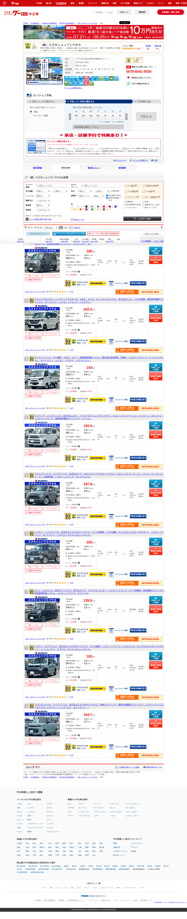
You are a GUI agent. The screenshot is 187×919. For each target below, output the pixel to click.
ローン (161, 3)
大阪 (64, 851)
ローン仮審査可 (151, 197)
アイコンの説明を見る (73, 88)
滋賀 (64, 843)
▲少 (83, 241)
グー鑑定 (131, 186)
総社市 (107, 866)
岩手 (18, 851)
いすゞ (30, 804)
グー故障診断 (133, 191)
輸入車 (48, 3)
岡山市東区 (44, 866)
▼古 (22, 241)
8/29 (83, 116)
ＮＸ (69, 804)
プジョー (50, 828)
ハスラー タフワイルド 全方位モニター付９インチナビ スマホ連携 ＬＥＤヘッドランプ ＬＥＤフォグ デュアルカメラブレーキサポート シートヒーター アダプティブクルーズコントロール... (99, 647)
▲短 (107, 241)
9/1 (105, 116)
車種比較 (116, 847)
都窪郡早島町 (43, 869)
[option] (93, 33)
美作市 (166, 866)
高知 (87, 851)
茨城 (27, 855)
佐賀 (94, 843)
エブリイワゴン (116, 812)
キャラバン (82, 808)
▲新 (18, 241)
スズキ (19, 816)
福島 (27, 851)
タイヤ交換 (125, 3)
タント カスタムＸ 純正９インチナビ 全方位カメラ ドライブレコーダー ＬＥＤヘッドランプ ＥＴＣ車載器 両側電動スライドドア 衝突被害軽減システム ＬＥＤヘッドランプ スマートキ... (99, 592)
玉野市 (82, 866)
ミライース (114, 804)
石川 (50, 843)
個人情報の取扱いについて (76, 900)
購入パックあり (151, 207)
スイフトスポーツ (132, 804)
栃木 (34, 843)
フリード (97, 804)
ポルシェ (50, 816)
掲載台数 (157, 46)
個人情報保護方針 (50, 900)
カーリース (92, 3)
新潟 (41, 851)
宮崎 (101, 843)
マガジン (134, 847)
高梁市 (115, 866)
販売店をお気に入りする (141, 78)
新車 (146, 202)
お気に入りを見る (152, 234)
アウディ (50, 812)
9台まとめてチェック (38, 234)
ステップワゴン (84, 816)
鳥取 (71, 851)
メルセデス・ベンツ (35, 824)
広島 (80, 847)
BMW (29, 832)
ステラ (96, 816)
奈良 (71, 843)
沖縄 (101, 851)
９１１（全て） (131, 812)
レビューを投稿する (140, 160)
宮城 (18, 855)
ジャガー (50, 824)
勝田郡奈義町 (124, 869)
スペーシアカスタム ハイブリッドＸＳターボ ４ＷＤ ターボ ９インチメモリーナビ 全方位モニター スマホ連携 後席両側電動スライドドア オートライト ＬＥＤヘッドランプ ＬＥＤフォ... (99, 300)
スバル (19, 824)
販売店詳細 (37, 168)
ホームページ (121, 160)
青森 (18, 847)
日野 (29, 816)
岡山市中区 (32, 866)
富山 (41, 855)
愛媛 (87, 847)
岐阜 (57, 843)
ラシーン (81, 804)
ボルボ (49, 808)
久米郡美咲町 (22, 872)
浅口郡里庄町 (57, 869)
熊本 (94, 851)
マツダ (19, 832)
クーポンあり (131, 207)
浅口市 (19, 869)
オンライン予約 (121, 283)
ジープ (49, 820)
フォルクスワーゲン (35, 828)
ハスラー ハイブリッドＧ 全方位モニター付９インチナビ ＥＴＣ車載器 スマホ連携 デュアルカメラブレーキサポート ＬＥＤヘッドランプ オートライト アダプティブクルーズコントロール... (99, 533)
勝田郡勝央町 (111, 869)
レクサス (30, 808)
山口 (80, 851)
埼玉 (34, 851)
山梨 (50, 851)
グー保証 (148, 191)
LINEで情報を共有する (141, 84)
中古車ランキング (120, 851)
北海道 (19, 843)
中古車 (25, 23)
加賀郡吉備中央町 (37, 872)
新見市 (123, 866)
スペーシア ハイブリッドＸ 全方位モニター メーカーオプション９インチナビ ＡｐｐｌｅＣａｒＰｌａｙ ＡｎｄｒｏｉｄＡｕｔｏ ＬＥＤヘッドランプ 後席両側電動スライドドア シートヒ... (99, 417)
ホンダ (19, 812)
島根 (71, 855)
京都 (64, 847)
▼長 (111, 241)
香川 (87, 843)
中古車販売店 (35, 23)
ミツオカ (30, 812)
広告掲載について (146, 900)
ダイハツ (20, 820)
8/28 (76, 116)
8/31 (98, 116)
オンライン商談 (41, 115)
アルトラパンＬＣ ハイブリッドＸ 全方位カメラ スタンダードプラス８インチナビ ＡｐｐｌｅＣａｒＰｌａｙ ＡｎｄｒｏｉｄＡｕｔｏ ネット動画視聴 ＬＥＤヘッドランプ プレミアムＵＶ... (99, 475)
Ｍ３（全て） (130, 808)
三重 (57, 855)
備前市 (131, 866)
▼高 (50, 241)
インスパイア (83, 812)
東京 (41, 843)
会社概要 (38, 900)
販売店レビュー (94, 168)
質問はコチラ (105, 900)
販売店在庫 (65, 168)
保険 (170, 3)
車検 (114, 3)
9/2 (113, 116)
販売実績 (122, 168)
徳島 (80, 855)
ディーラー (132, 197)
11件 (71, 291)
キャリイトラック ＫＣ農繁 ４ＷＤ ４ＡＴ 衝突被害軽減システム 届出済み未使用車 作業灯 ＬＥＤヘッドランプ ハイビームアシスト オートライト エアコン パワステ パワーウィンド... (99, 359)
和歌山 (72, 847)
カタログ (150, 3)
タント (112, 808)
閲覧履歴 (142, 12)
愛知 (57, 851)
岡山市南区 (56, 866)
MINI (29, 820)
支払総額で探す (115, 195)
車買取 (81, 3)
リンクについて (93, 900)
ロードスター (99, 808)
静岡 (57, 847)
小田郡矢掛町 (70, 869)
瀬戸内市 (140, 866)
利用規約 (61, 900)
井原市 (99, 866)
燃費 (115, 843)
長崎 (94, 847)
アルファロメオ (53, 832)
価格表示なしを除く (153, 205)
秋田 (27, 843)
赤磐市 (149, 866)
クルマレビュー (137, 843)
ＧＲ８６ (71, 808)
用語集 (133, 851)
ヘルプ (110, 12)
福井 (50, 847)
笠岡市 (90, 866)
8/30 (91, 116)
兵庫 (64, 855)
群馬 (34, 847)
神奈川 (42, 847)
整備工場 (104, 3)
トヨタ (19, 804)
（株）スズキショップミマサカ (87, 23)
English (99, 12)
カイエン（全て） (132, 816)
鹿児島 (101, 847)
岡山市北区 (21, 866)
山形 (27, 847)
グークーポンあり (51, 276)
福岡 (87, 855)
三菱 (18, 828)
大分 (94, 855)
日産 (18, 808)
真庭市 (158, 866)
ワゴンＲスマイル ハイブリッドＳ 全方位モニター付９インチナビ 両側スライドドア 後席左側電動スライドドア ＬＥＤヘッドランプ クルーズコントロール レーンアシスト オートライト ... (99, 706)
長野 (50, 855)
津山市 (74, 866)
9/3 (120, 116)
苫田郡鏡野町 (97, 869)
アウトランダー (100, 812)
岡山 (80, 843)
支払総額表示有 (132, 205)
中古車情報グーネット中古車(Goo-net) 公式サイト (170, 902)
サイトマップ (125, 900)
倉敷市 (66, 866)
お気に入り (124, 12)
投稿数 (148, 46)
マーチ (70, 816)
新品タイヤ (138, 3)
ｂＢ (69, 812)
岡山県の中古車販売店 (49, 23)
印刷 (156, 160)
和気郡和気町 (30, 869)
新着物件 (129, 202)
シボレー (50, 804)
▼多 (87, 241)
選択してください (46, 186)
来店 (36, 112)
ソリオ (112, 816)
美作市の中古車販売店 (66, 23)
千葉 (34, 855)
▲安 (47, 241)
